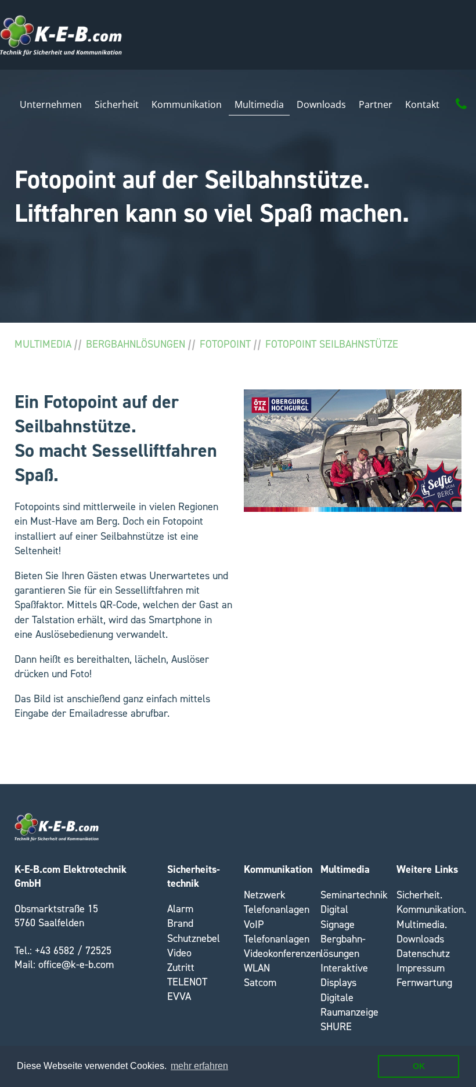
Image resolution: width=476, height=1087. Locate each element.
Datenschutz (423, 953)
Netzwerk (265, 895)
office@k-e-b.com (76, 965)
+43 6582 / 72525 (73, 951)
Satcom (260, 983)
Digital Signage (337, 916)
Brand (180, 923)
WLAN (257, 968)
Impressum (420, 968)
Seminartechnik (354, 895)
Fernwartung (424, 983)
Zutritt (180, 967)
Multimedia (43, 344)
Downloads (420, 939)
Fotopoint (225, 344)
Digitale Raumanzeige (349, 1005)
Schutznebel (193, 938)
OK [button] (419, 1066)
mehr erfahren (199, 1066)
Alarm (180, 909)
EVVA (179, 996)
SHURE (336, 1027)
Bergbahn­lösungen (135, 344)
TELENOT (187, 982)
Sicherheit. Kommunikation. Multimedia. (431, 909)
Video (179, 953)
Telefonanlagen (276, 909)
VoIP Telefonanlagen (276, 932)
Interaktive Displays (344, 975)
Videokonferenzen (282, 953)
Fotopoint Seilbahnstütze (331, 344)
